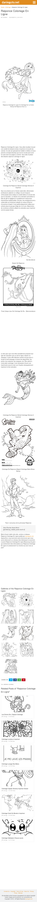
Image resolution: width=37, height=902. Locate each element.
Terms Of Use (19, 891)
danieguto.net (10, 2)
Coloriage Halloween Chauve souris (12, 838)
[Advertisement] (18, 38)
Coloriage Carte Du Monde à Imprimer (13, 813)
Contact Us (6, 891)
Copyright (12, 891)
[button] (34, 2)
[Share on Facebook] (15, 679)
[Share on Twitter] (11, 679)
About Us (26, 891)
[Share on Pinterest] (23, 679)
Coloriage (4, 17)
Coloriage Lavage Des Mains (10, 764)
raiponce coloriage (9, 684)
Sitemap (20, 893)
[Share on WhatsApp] (19, 679)
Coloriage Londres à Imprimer (11, 739)
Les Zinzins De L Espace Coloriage (12, 714)
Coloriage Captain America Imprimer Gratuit (15, 789)
